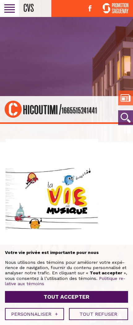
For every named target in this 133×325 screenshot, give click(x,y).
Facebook (90, 8)
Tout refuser (98, 314)
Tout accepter (66, 297)
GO (125, 117)
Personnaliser (34, 314)
